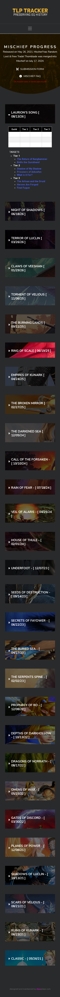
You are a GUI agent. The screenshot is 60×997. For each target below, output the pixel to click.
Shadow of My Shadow (29, 168)
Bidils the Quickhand (28, 162)
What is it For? (24, 175)
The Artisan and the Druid (31, 181)
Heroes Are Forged (27, 184)
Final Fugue (23, 187)
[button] (30, 28)
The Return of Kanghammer (32, 159)
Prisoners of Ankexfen (29, 172)
